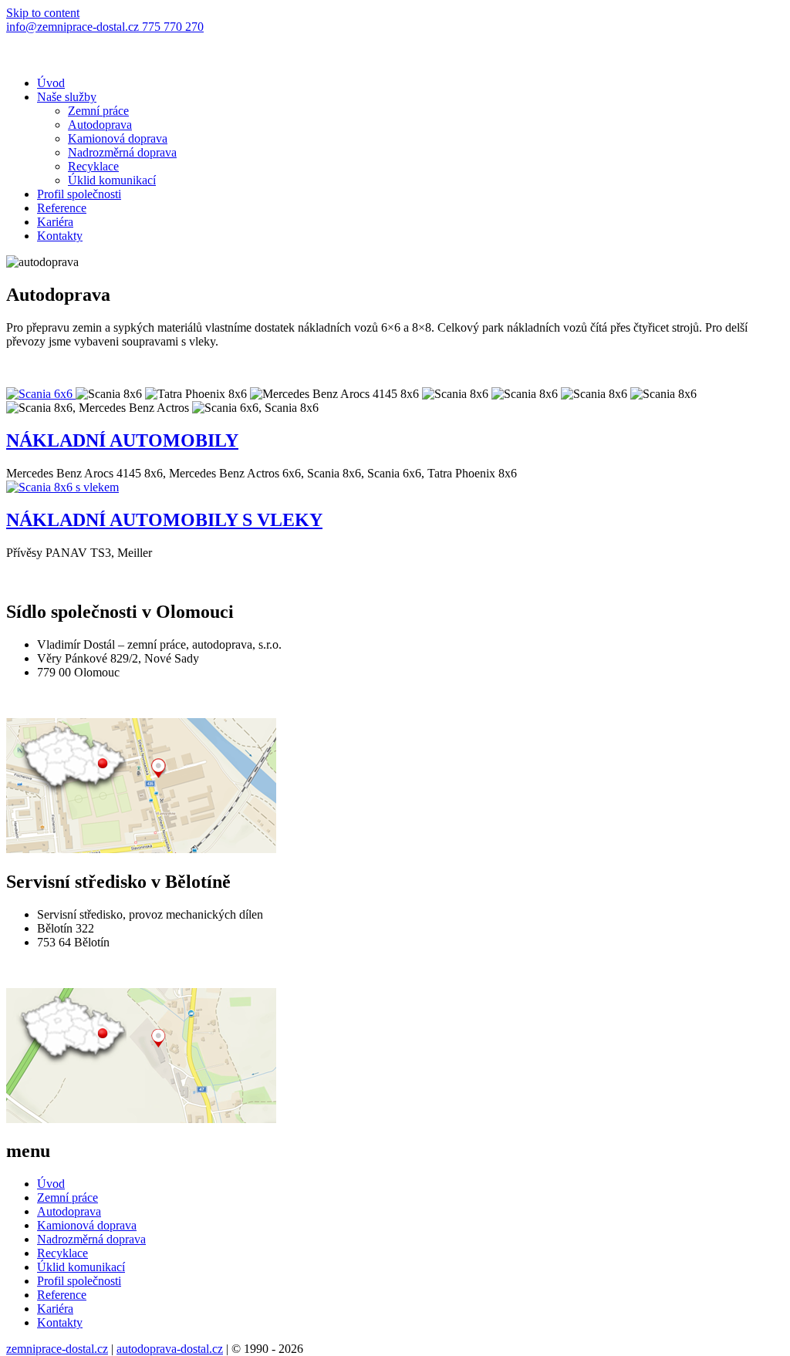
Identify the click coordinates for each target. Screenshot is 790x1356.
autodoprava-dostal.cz (169, 1348)
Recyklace (93, 166)
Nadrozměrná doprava (122, 152)
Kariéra (55, 221)
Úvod (51, 82)
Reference (61, 207)
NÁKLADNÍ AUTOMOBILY (122, 440)
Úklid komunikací (112, 180)
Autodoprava (100, 124)
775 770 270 (173, 26)
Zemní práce (98, 110)
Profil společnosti (79, 194)
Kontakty (60, 235)
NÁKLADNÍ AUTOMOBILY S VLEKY (164, 520)
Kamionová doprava (117, 138)
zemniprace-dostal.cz (57, 1348)
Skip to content (42, 12)
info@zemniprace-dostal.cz (74, 26)
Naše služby (66, 96)
